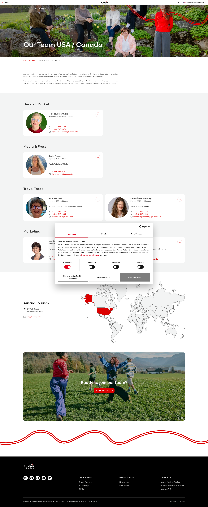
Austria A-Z (166, 489)
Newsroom (124, 482)
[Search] (179, 3)
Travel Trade (43, 60)
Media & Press (29, 60)
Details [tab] (104, 234)
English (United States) (195, 3)
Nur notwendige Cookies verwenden (72, 277)
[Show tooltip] (205, 54)
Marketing (56, 60)
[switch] (92, 267)
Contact (26, 501)
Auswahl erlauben (104, 277)
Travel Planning (85, 482)
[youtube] (44, 478)
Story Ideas (124, 486)
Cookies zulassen (135, 277)
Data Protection (60, 501)
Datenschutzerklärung (90, 255)
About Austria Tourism (170, 482)
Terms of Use (73, 501)
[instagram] (25, 478)
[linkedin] (50, 478)
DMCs (81, 489)
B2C (94, 501)
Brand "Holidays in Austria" (173, 486)
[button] (194, 2)
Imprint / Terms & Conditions (42, 501)
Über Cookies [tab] (136, 234)
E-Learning (84, 486)
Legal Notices (85, 501)
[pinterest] (38, 478)
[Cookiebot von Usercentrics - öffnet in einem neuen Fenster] (140, 226)
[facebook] (31, 478)
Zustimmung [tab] (71, 234)
